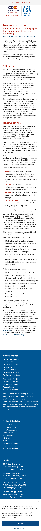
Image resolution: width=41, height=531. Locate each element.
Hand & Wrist (8, 433)
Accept (20, 523)
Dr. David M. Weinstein (11, 359)
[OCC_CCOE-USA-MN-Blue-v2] (17, 11)
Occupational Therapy (11, 443)
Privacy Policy (24, 528)
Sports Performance (10, 389)
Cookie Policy (16, 528)
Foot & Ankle (8, 435)
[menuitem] (35, 9)
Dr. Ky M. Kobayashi (10, 370)
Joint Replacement (10, 430)
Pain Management (31, 36)
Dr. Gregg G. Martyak (11, 372)
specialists (7, 330)
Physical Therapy (9, 446)
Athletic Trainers (9, 387)
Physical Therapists (10, 382)
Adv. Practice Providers (11, 379)
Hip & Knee (7, 438)
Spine (5, 440)
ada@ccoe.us (15, 407)
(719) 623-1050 (25, 2)
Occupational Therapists (12, 384)
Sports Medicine (9, 425)
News (23, 36)
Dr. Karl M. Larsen (9, 367)
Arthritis (18, 36)
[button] (38, 502)
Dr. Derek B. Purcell (10, 364)
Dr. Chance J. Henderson (12, 375)
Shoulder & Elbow (9, 427)
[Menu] (35, 9)
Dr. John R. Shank (9, 362)
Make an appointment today (13, 334)
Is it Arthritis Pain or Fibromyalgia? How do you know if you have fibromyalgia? (20, 31)
